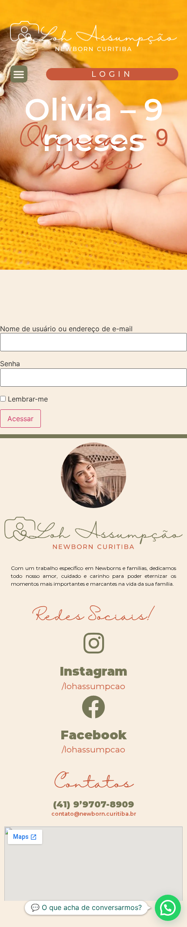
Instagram (93, 671)
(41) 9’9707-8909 (93, 804)
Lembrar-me (27, 398)
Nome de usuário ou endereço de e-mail (66, 328)
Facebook (93, 735)
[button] (18, 73)
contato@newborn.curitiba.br (93, 813)
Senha (10, 363)
